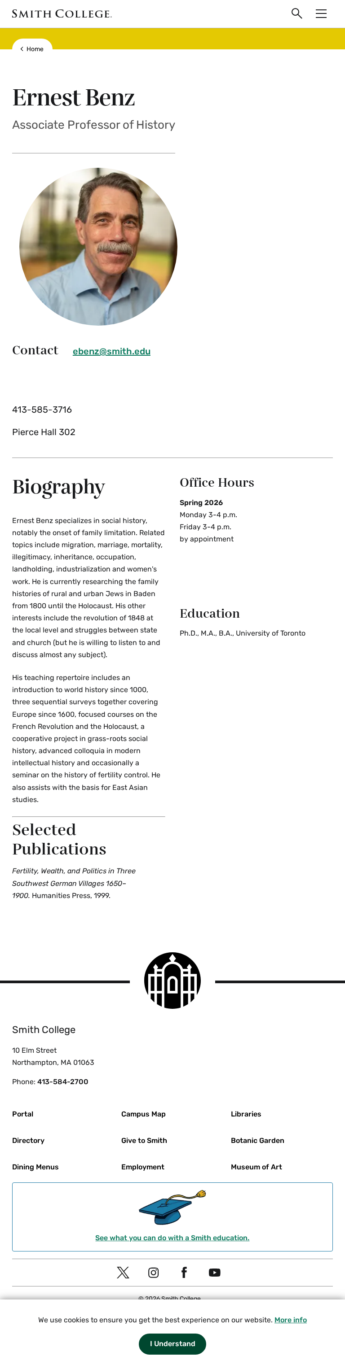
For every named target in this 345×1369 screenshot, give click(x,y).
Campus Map (143, 1114)
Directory (28, 1140)
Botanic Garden (257, 1140)
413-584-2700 (62, 1081)
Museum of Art (256, 1167)
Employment (142, 1167)
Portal (22, 1114)
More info (290, 1320)
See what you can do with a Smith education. (172, 1238)
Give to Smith (144, 1140)
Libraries (246, 1114)
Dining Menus (35, 1167)
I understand (172, 1343)
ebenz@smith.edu (111, 351)
